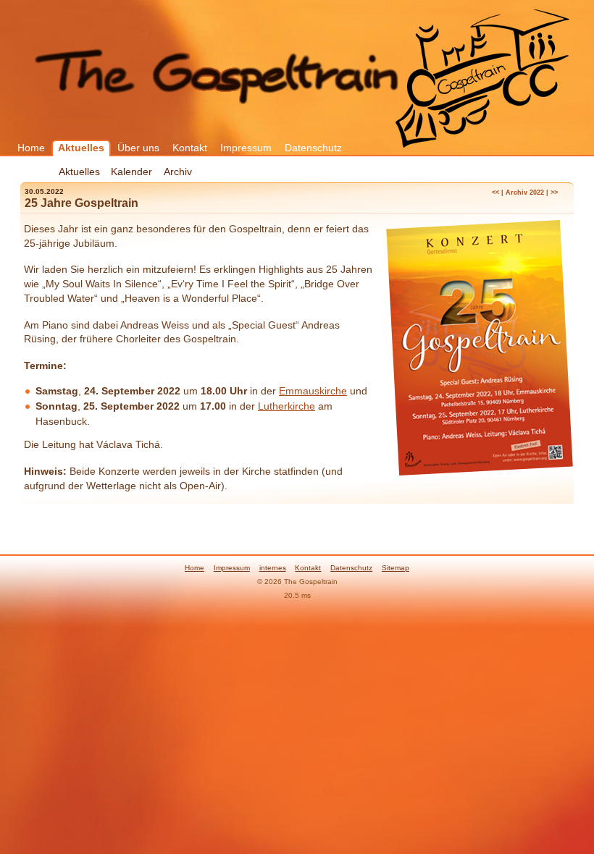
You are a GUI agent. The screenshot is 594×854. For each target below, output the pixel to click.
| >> (552, 192)
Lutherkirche (286, 406)
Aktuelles (81, 147)
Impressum (246, 147)
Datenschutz (313, 147)
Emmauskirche (313, 391)
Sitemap (395, 568)
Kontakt (189, 147)
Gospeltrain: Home (482, 75)
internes (272, 568)
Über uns (138, 147)
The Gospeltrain (217, 74)
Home (31, 147)
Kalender (131, 171)
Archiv (178, 171)
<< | (497, 192)
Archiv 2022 (525, 192)
